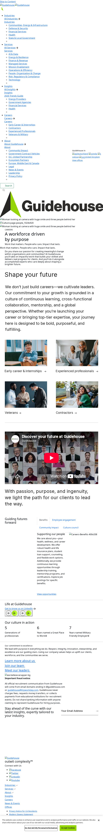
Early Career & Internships (22, 124)
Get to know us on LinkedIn (19, 608)
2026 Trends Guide (13, 95)
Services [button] (9, 788)
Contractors (15, 127)
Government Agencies (20, 102)
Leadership (14, 172)
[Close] (99, 820)
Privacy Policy (15, 176)
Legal (11, 166)
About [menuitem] (7, 140)
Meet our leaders (17, 670)
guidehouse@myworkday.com (23, 690)
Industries (9, 21)
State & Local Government (22, 38)
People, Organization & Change (25, 73)
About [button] (8, 792)
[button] (51, 189)
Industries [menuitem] (9, 15)
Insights (8, 92)
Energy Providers (17, 99)
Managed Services (18, 63)
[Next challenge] (25, 613)
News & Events (16, 169)
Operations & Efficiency (20, 70)
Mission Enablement (19, 66)
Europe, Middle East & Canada (24, 163)
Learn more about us (20, 661)
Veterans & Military (18, 134)
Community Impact (18, 150)
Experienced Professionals (22, 131)
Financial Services (17, 31)
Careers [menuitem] (8, 115)
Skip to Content (8, 1)
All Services (10, 47)
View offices (77, 160)
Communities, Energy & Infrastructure (28, 25)
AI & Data (13, 54)
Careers (8, 118)
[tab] (43, 521)
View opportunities (46, 594)
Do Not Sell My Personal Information (41, 828)
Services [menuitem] (8, 44)
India (95, 153)
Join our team (15, 666)
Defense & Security (18, 28)
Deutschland (82, 153)
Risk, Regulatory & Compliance (24, 76)
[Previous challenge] (11, 613)
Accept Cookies (68, 828)
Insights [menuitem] (8, 86)
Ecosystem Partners (19, 160)
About (7, 147)
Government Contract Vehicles (24, 153)
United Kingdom (92, 157)
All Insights (9, 89)
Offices (8, 807)
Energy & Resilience (18, 57)
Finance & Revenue (18, 60)
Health (12, 34)
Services (8, 50)
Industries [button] (10, 785)
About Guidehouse (13, 144)
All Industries (11, 18)
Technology (14, 79)
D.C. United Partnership (20, 156)
